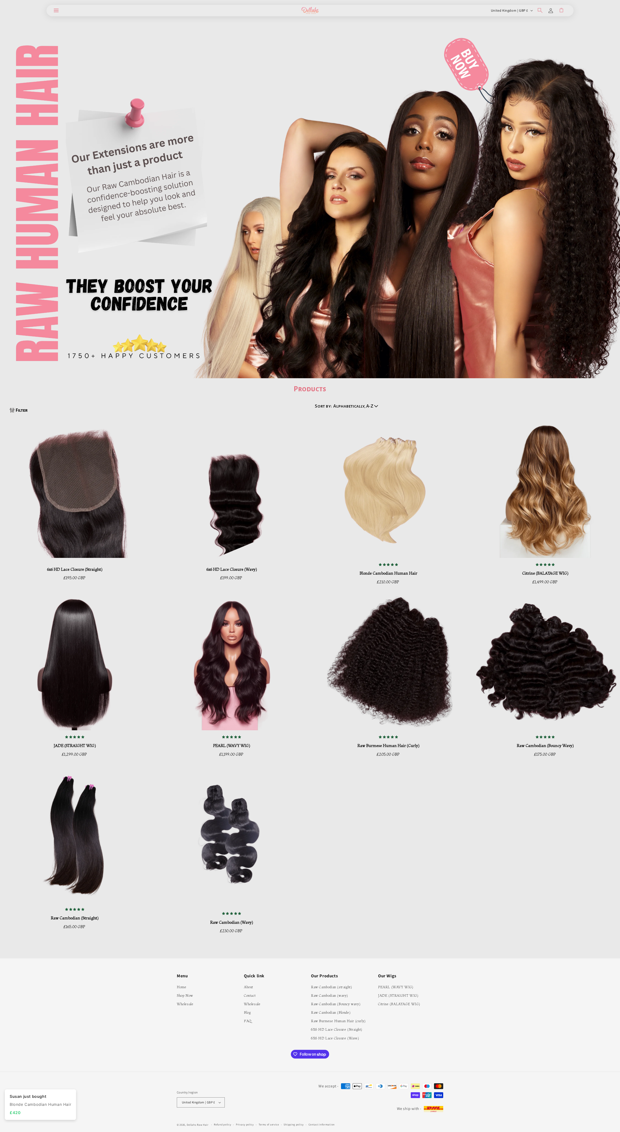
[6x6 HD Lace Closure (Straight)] (75, 492)
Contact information (322, 1124)
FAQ (248, 1021)
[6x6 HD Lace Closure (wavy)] (232, 492)
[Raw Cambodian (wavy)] (232, 839)
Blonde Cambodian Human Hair (388, 573)
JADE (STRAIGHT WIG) (75, 745)
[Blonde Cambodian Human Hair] (388, 492)
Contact (250, 995)
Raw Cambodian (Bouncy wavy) (335, 1004)
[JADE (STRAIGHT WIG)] (75, 665)
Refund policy (222, 1124)
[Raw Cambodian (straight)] (75, 837)
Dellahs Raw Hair (198, 1124)
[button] (56, 10)
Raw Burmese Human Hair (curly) (388, 745)
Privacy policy (245, 1124)
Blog (247, 1012)
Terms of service (269, 1124)
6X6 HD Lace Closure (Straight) (336, 1029)
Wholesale (185, 1004)
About (248, 987)
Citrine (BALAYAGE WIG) (399, 1004)
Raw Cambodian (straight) (75, 917)
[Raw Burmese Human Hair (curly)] (388, 665)
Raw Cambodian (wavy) (231, 922)
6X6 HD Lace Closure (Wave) (335, 1038)
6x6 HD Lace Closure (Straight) (74, 569)
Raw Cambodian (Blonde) (330, 1012)
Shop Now (185, 995)
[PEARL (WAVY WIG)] (232, 665)
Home (181, 987)
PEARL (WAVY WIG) (231, 745)
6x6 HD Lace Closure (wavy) (231, 569)
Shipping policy (294, 1124)
